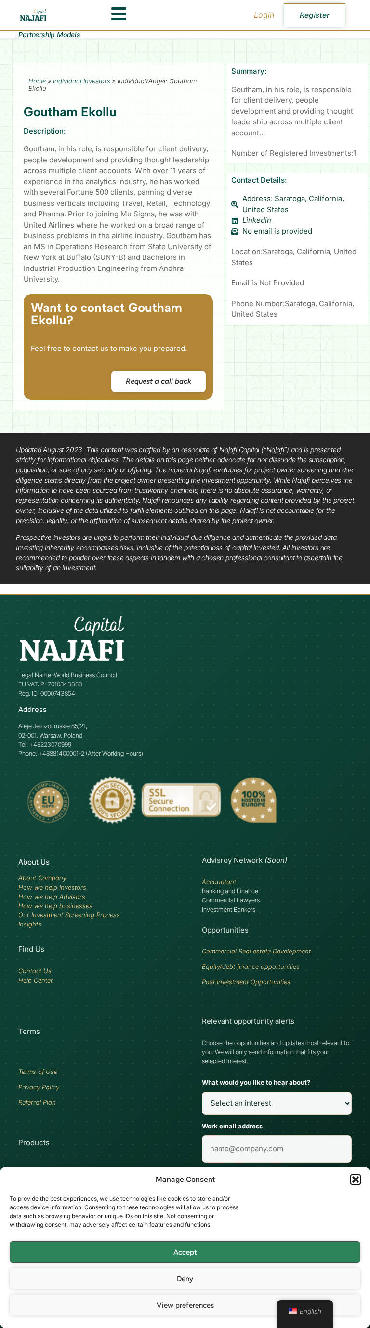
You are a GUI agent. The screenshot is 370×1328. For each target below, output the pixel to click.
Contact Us (35, 971)
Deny (185, 1278)
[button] (355, 1179)
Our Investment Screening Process (69, 915)
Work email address (232, 1126)
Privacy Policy (38, 1087)
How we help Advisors (51, 896)
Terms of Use (37, 1071)
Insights (29, 924)
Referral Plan (37, 1102)
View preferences (185, 1305)
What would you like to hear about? (256, 1082)
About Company (42, 878)
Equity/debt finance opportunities (251, 966)
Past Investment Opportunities (246, 982)
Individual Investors (81, 81)
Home (37, 81)
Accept (185, 1252)
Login (264, 15)
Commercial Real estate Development (256, 951)
